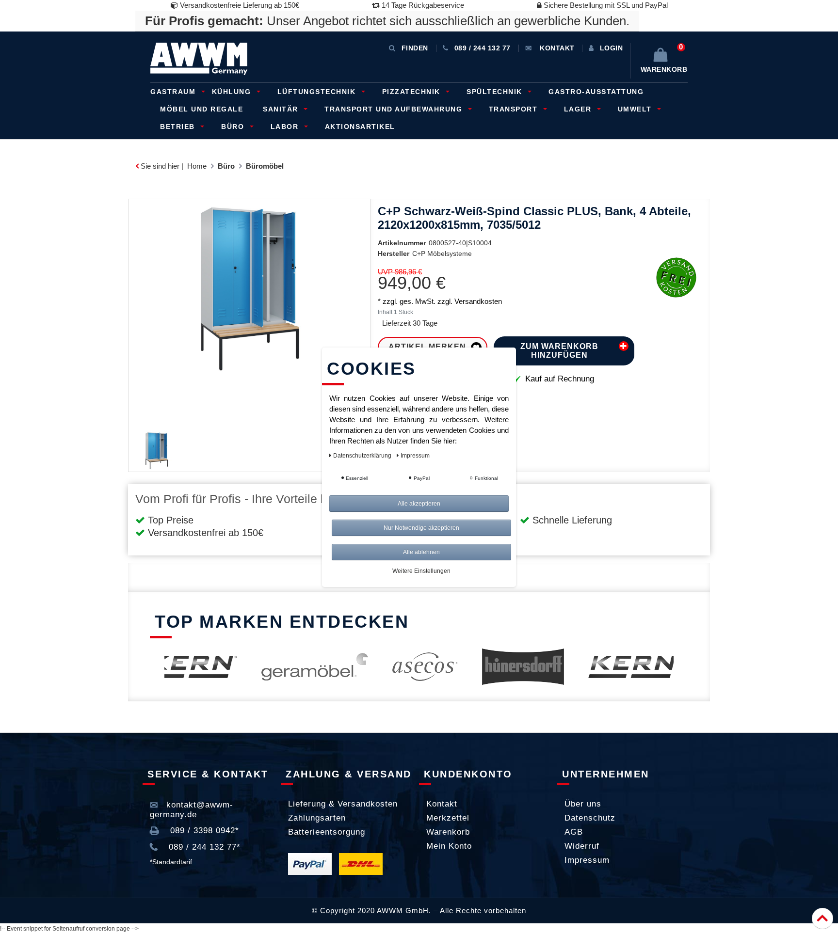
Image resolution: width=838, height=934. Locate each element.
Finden (415, 48)
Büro (234, 126)
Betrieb (178, 126)
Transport (514, 109)
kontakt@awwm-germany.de (191, 809)
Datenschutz (589, 818)
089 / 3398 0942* (203, 830)
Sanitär (282, 109)
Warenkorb (448, 832)
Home (197, 166)
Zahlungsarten (317, 818)
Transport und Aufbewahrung (394, 109)
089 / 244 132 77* (203, 847)
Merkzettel (447, 818)
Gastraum (174, 91)
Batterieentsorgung (326, 832)
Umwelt (636, 109)
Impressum (587, 860)
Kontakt (441, 803)
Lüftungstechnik (317, 91)
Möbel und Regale (201, 109)
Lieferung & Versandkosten (343, 803)
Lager (579, 109)
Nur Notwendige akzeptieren (421, 527)
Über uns (582, 803)
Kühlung (233, 91)
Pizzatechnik (412, 91)
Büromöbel (265, 166)
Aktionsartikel (360, 126)
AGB (573, 832)
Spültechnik (496, 91)
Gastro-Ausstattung (596, 91)
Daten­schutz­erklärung (363, 455)
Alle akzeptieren (419, 503)
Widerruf (581, 846)
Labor (286, 126)
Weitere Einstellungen (421, 571)
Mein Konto (449, 846)
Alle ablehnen (421, 552)
